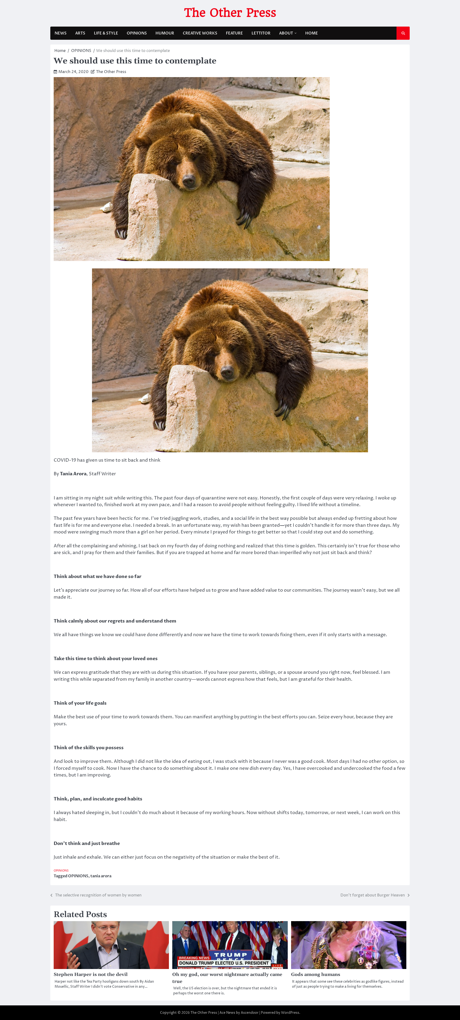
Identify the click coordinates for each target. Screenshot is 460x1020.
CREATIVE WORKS (200, 33)
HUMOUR (164, 33)
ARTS (80, 33)
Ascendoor (250, 1012)
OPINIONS (137, 33)
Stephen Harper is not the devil (91, 975)
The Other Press (230, 12)
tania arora (100, 876)
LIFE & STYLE (106, 33)
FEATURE (234, 33)
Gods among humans (315, 975)
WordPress (290, 1012)
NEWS (61, 33)
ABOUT (286, 33)
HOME (311, 33)
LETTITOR (261, 33)
